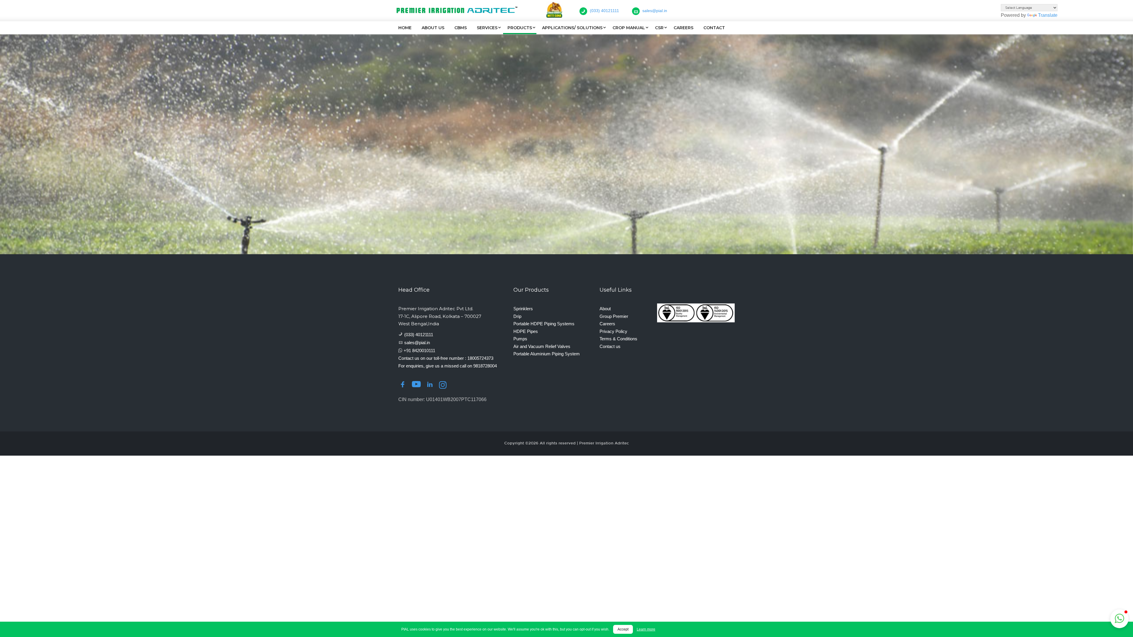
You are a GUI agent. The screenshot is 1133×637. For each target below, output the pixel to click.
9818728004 (485, 365)
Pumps (520, 338)
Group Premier (614, 316)
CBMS (460, 27)
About (605, 308)
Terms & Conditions (618, 338)
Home (405, 27)
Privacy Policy (613, 331)
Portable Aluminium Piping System (546, 353)
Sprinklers (523, 308)
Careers (683, 27)
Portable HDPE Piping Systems (543, 323)
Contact (714, 27)
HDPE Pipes (525, 331)
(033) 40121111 (418, 334)
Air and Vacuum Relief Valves (541, 346)
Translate (1047, 15)
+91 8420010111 (419, 350)
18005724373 (480, 358)
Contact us (610, 346)
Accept (623, 629)
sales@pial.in (417, 342)
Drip (517, 316)
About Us (433, 27)
